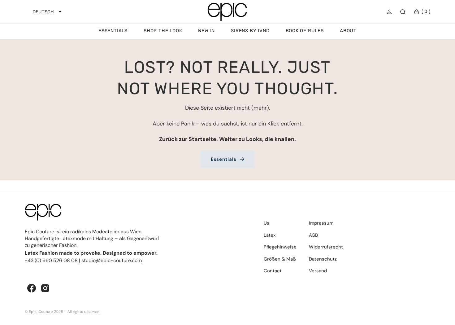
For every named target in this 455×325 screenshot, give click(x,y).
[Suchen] (403, 12)
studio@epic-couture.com (111, 260)
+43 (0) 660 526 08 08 (52, 260)
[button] (389, 11)
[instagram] (45, 288)
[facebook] (31, 288)
